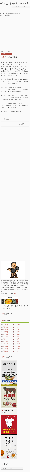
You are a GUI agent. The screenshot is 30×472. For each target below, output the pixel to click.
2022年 (5, 329)
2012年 (5, 341)
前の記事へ (7, 119)
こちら (14, 293)
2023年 (17, 327)
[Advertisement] (15, 33)
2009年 (17, 344)
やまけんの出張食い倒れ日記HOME (11, 13)
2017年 (17, 334)
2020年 (5, 332)
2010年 (5, 344)
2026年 (5, 325)
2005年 (17, 349)
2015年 (17, 337)
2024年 (5, 327)
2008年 (5, 346)
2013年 (17, 339)
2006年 (5, 349)
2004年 (5, 351)
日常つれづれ (6, 54)
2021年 (17, 329)
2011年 (17, 341)
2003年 (17, 351)
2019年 (17, 332)
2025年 (17, 325)
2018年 (5, 334)
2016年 (5, 337)
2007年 (17, 346)
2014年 (5, 339)
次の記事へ (22, 124)
